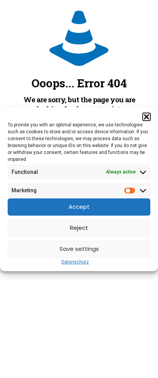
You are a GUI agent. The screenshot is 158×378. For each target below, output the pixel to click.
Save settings (79, 249)
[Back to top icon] (142, 362)
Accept (79, 207)
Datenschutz (75, 262)
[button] (146, 117)
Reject (79, 228)
